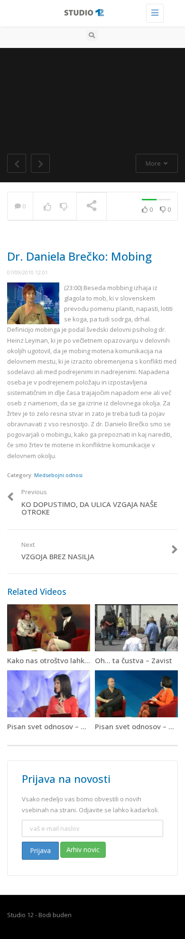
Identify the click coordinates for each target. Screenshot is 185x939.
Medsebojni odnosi (58, 475)
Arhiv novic (83, 849)
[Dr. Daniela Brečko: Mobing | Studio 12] (90, 12)
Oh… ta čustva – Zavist (133, 660)
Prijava (40, 850)
